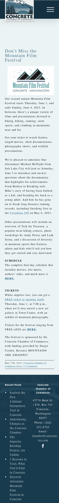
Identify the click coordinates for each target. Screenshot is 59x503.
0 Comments (31, 366)
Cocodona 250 (20, 212)
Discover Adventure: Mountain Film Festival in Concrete (17, 488)
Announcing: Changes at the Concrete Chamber (18, 425)
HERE (9, 278)
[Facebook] (43, 446)
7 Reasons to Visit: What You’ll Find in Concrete (18, 465)
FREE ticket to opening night (24, 299)
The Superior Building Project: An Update (17, 445)
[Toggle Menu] (50, 9)
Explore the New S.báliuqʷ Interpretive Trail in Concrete (17, 403)
